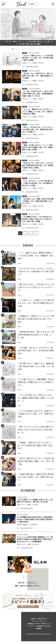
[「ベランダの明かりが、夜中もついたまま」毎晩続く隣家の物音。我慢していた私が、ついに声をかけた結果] (10, 400)
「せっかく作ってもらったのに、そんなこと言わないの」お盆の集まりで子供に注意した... (36, 271)
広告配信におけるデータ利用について (38, 623)
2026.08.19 (50, 295)
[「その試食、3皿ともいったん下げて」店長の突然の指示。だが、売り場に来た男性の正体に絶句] (10, 353)
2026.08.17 (50, 358)
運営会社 (33, 619)
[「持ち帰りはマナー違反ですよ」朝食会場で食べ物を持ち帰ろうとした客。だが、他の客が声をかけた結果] (10, 369)
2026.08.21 (50, 437)
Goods (36, 544)
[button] (4, 25)
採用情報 (38, 628)
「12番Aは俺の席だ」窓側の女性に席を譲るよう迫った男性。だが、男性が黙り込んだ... (36, 477)
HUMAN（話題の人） (23, 524)
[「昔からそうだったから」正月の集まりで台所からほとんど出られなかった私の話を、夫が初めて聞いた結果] (10, 432)
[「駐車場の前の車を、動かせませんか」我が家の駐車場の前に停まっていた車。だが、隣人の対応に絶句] (10, 337)
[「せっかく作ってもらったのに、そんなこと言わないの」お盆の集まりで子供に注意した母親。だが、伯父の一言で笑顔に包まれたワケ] (10, 274)
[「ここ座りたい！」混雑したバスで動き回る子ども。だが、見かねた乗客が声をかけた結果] (10, 305)
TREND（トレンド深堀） (29, 63)
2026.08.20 (50, 326)
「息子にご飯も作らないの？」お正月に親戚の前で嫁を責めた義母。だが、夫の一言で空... (36, 461)
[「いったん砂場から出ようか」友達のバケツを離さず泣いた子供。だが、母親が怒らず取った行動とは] (10, 416)
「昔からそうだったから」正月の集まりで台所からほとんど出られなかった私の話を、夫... (36, 429)
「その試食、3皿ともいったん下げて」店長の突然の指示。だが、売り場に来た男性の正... (36, 350)
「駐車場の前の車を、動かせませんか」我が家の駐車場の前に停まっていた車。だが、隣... (36, 334)
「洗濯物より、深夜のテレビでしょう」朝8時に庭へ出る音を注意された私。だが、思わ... (36, 319)
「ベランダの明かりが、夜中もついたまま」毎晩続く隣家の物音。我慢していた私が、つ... (36, 398)
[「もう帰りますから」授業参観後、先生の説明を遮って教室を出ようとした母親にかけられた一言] (10, 384)
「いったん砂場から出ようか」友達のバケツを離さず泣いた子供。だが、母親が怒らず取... (36, 413)
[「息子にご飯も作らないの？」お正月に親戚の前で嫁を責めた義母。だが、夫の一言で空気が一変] (10, 464)
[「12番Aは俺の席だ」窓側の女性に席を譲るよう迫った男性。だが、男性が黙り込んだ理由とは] (10, 479)
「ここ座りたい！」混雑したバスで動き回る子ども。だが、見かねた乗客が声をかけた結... (36, 303)
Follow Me (47, 626)
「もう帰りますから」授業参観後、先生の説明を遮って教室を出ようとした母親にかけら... (36, 382)
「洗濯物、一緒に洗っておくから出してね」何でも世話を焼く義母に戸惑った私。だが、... (36, 445)
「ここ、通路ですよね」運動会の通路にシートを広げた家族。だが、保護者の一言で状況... (36, 255)
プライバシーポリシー (38, 621)
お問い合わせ (42, 619)
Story (41, 63)
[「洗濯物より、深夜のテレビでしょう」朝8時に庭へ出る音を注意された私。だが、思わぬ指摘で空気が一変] (10, 321)
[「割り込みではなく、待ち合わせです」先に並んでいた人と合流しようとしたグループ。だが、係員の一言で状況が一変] (10, 290)
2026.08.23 (50, 469)
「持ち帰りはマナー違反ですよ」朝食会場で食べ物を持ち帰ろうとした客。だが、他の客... (36, 366)
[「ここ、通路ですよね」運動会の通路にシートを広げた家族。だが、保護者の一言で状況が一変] (10, 258)
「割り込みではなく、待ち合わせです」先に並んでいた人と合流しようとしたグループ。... (36, 287)
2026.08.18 (50, 263)
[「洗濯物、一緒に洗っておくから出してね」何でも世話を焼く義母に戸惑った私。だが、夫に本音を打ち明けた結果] (10, 448)
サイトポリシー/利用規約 (35, 626)
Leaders (34, 524)
